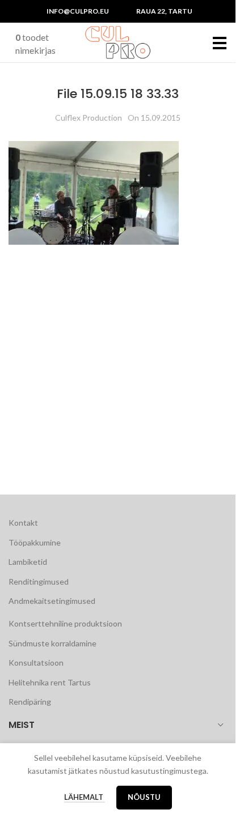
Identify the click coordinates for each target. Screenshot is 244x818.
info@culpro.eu (78, 11)
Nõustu (144, 797)
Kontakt (23, 522)
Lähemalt (84, 797)
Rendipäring (30, 701)
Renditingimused (39, 581)
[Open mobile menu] (220, 42)
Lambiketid (28, 561)
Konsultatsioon (36, 662)
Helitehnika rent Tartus (50, 682)
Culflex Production (88, 117)
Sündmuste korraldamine (52, 643)
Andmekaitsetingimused (52, 601)
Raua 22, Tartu (164, 11)
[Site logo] (118, 41)
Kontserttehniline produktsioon (65, 623)
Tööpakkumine (35, 542)
